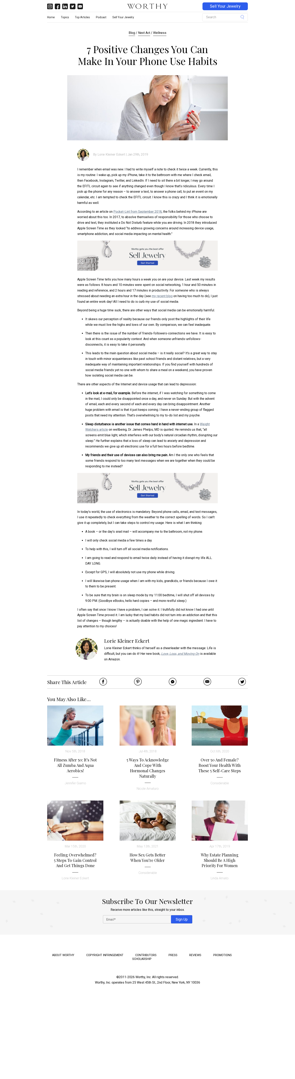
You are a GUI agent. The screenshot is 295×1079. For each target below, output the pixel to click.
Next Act (144, 33)
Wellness (159, 33)
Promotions (222, 955)
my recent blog (162, 296)
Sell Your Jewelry (225, 6)
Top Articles (82, 17)
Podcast (101, 17)
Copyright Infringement (104, 955)
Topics (65, 17)
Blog (132, 33)
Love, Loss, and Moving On (180, 654)
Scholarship (142, 959)
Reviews (195, 955)
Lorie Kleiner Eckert (111, 154)
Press (173, 955)
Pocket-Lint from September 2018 (137, 212)
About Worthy (63, 955)
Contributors (146, 955)
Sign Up (182, 919)
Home (51, 17)
